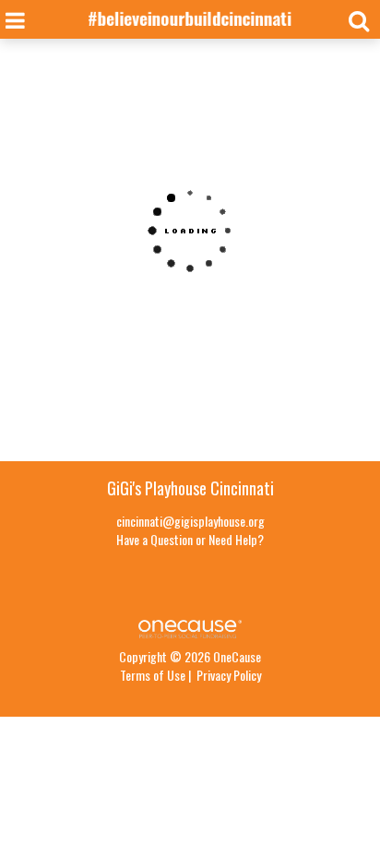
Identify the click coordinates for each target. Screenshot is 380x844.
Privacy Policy (228, 674)
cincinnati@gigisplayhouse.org (190, 520)
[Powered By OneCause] (189, 626)
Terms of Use (152, 674)
